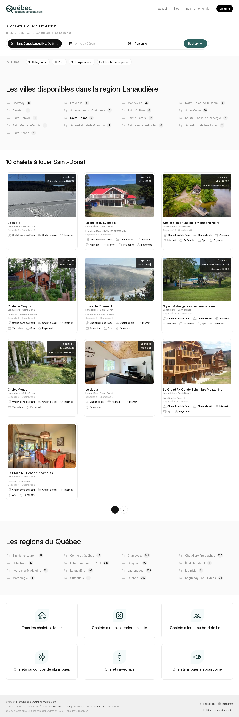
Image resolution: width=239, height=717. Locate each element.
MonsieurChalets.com (58, 706)
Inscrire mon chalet (197, 8)
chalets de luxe (99, 706)
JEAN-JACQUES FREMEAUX (110, 231)
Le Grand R (179, 398)
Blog (176, 8)
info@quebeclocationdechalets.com (36, 702)
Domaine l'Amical (27, 314)
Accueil (163, 8)
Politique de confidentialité (218, 710)
